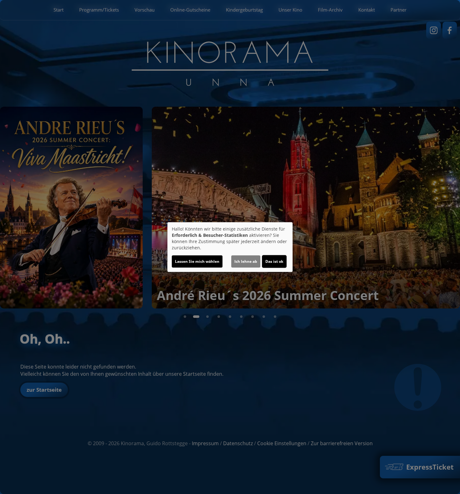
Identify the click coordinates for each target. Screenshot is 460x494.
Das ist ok (274, 261)
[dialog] (230, 247)
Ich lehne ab (245, 261)
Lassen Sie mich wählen (197, 261)
